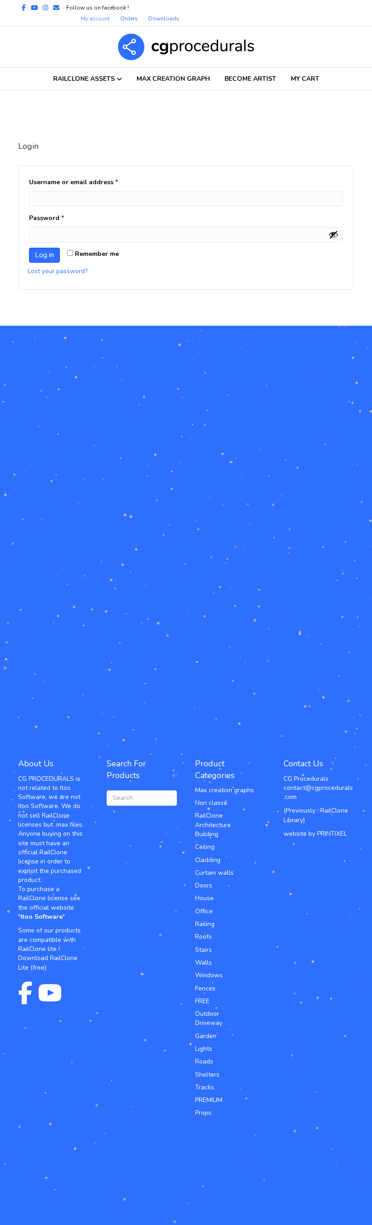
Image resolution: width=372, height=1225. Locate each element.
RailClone (209, 815)
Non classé (211, 803)
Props (203, 1112)
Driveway (208, 1023)
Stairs (203, 950)
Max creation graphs (224, 790)
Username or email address (87, 181)
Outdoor (207, 1013)
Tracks (204, 1087)
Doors (203, 885)
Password (60, 217)
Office (204, 911)
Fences (205, 988)
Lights (203, 1048)
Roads (204, 1061)
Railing (205, 924)
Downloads (163, 18)
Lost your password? (58, 271)
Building (206, 834)
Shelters (207, 1074)
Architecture (213, 825)
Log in (44, 255)
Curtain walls (214, 872)
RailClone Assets (84, 78)
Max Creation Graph (173, 78)
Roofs (203, 936)
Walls (203, 962)
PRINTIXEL (332, 833)
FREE (202, 1001)
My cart (305, 78)
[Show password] (333, 235)
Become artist (250, 78)
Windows (209, 975)
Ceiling (205, 847)
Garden (205, 1036)
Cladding (207, 860)
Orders (129, 18)
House (204, 898)
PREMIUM (208, 1100)
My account (95, 18)
